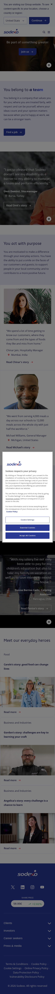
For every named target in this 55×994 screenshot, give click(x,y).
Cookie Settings (27, 520)
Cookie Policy (11, 511)
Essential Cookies (27, 527)
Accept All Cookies (27, 535)
